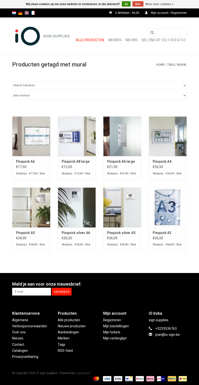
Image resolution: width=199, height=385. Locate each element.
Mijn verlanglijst (115, 338)
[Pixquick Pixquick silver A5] (122, 207)
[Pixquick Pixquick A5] (31, 207)
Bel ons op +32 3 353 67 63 (163, 40)
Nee (138, 4)
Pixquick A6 (25, 161)
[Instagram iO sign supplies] (183, 284)
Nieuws (17, 338)
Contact (18, 344)
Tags (170, 64)
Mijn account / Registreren (168, 13)
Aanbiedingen (68, 332)
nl (14, 13)
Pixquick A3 (162, 233)
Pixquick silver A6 (76, 233)
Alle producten (90, 40)
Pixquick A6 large (121, 161)
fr (33, 13)
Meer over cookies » (159, 4)
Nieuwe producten (72, 326)
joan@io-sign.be (167, 335)
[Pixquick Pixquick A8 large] (77, 136)
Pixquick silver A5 (121, 233)
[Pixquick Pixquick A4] (168, 136)
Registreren (112, 320)
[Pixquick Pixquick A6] (31, 136)
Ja (126, 4)
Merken (114, 40)
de (20, 13)
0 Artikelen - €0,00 (127, 13)
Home (160, 64)
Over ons (19, 332)
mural (182, 64)
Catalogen (20, 351)
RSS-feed (65, 351)
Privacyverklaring (25, 357)
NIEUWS (131, 40)
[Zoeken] (152, 33)
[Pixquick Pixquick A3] (168, 207)
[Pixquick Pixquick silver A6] (77, 207)
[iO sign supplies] (42, 36)
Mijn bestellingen (116, 326)
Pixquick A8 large (76, 161)
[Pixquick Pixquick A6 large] (122, 136)
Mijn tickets (111, 332)
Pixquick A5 (25, 233)
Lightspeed (83, 373)
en (27, 13)
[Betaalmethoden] (95, 378)
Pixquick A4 (162, 161)
